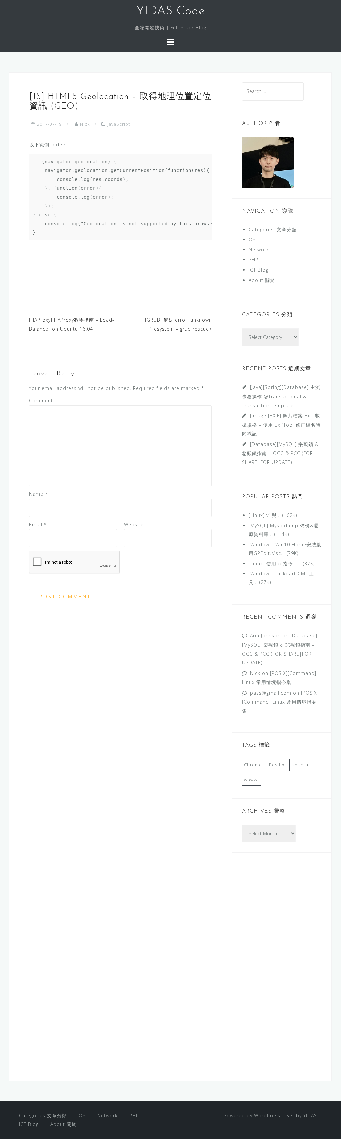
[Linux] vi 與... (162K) (273, 515)
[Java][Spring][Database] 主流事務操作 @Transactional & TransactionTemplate (281, 396)
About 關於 (262, 280)
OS (252, 239)
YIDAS (310, 1115)
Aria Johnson (265, 635)
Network (259, 249)
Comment (41, 400)
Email (38, 524)
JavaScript (118, 124)
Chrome (253, 765)
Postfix (276, 765)
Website (134, 524)
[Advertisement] (281, 971)
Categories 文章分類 (273, 229)
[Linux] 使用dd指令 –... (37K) (282, 563)
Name (38, 494)
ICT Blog (258, 270)
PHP (253, 259)
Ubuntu (299, 765)
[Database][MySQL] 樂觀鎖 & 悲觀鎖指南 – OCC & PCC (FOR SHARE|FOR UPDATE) (280, 453)
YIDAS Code (170, 11)
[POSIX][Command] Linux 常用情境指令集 (280, 702)
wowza (251, 780)
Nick (85, 124)
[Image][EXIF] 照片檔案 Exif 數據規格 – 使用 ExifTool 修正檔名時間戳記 (281, 424)
